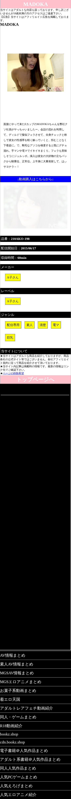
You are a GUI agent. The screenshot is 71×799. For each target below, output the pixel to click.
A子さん (13, 277)
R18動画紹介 (11, 726)
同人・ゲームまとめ (18, 717)
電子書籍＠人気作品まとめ (24, 750)
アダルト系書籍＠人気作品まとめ (30, 759)
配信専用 (13, 325)
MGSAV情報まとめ (17, 673)
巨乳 (10, 337)
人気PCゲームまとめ (18, 777)
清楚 (43, 325)
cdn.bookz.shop (12, 742)
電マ (56, 325)
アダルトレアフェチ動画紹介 (26, 708)
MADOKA (35, 4)
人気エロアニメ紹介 (18, 795)
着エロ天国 (10, 699)
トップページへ (35, 379)
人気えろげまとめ (16, 786)
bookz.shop (9, 734)
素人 (29, 325)
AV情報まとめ (12, 655)
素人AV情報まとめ (16, 664)
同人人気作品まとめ (18, 768)
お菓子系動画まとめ (18, 690)
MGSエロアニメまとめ (20, 682)
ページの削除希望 (13, 373)
